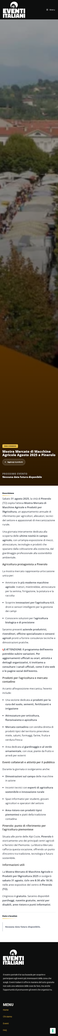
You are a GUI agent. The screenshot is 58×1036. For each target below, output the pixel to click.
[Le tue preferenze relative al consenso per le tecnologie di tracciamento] (53, 1031)
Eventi (6, 1023)
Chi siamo (7, 1016)
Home (5, 1010)
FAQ (5, 1030)
